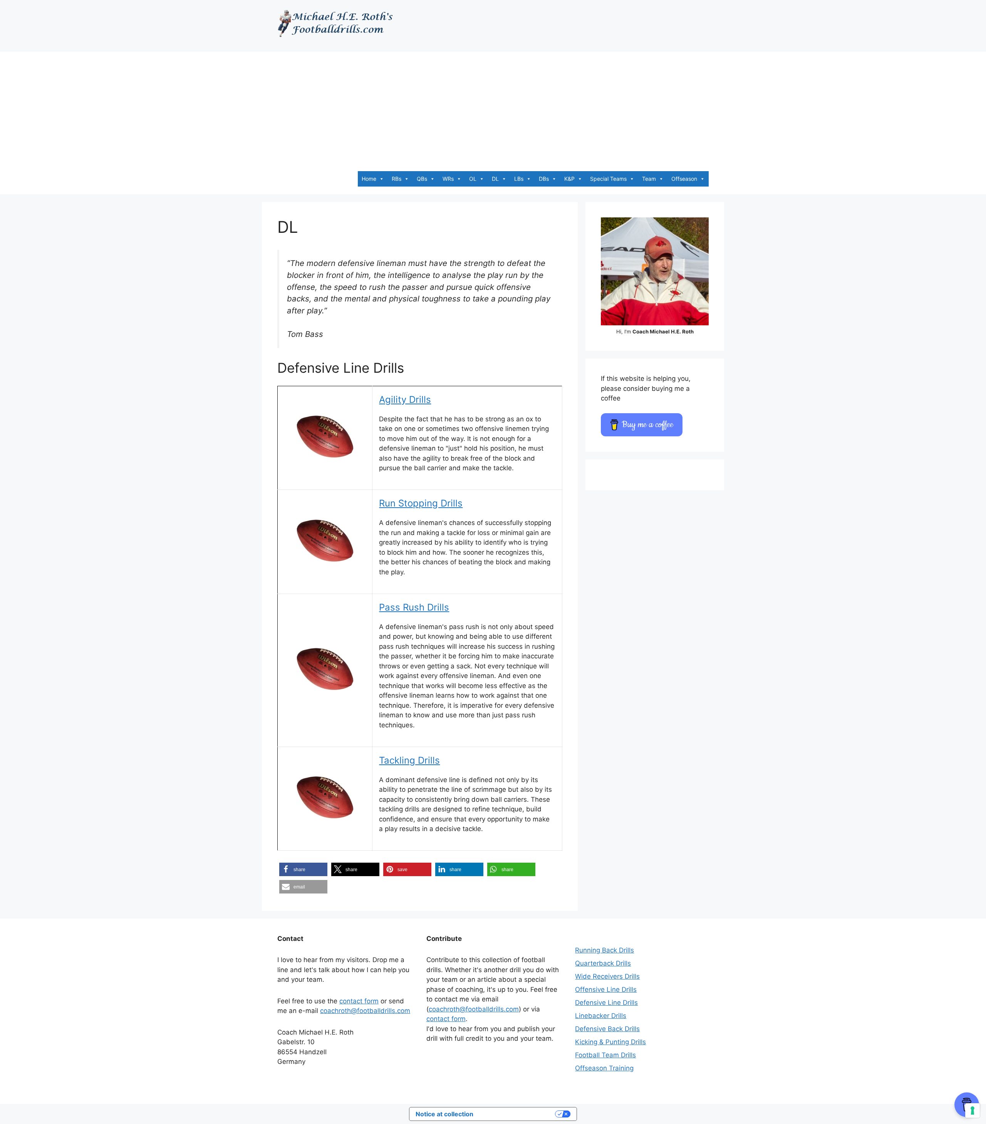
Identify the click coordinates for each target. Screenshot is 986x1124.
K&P (569, 178)
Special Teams (608, 178)
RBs (396, 178)
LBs (518, 178)
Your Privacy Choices (518, 1114)
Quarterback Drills (603, 963)
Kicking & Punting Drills (610, 1042)
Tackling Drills (409, 760)
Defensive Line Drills (606, 1002)
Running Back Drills (604, 950)
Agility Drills (405, 399)
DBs (544, 178)
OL (472, 178)
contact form (359, 1001)
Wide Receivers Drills (607, 976)
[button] (303, 869)
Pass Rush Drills (414, 607)
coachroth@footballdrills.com (365, 1011)
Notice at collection (444, 1114)
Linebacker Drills (600, 1016)
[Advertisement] (493, 106)
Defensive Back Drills (607, 1029)
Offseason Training (604, 1068)
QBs (422, 178)
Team (649, 178)
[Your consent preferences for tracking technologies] (972, 1110)
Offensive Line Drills (606, 989)
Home (369, 178)
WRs (448, 178)
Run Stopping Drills (421, 503)
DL (495, 178)
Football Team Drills (605, 1055)
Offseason (684, 178)
